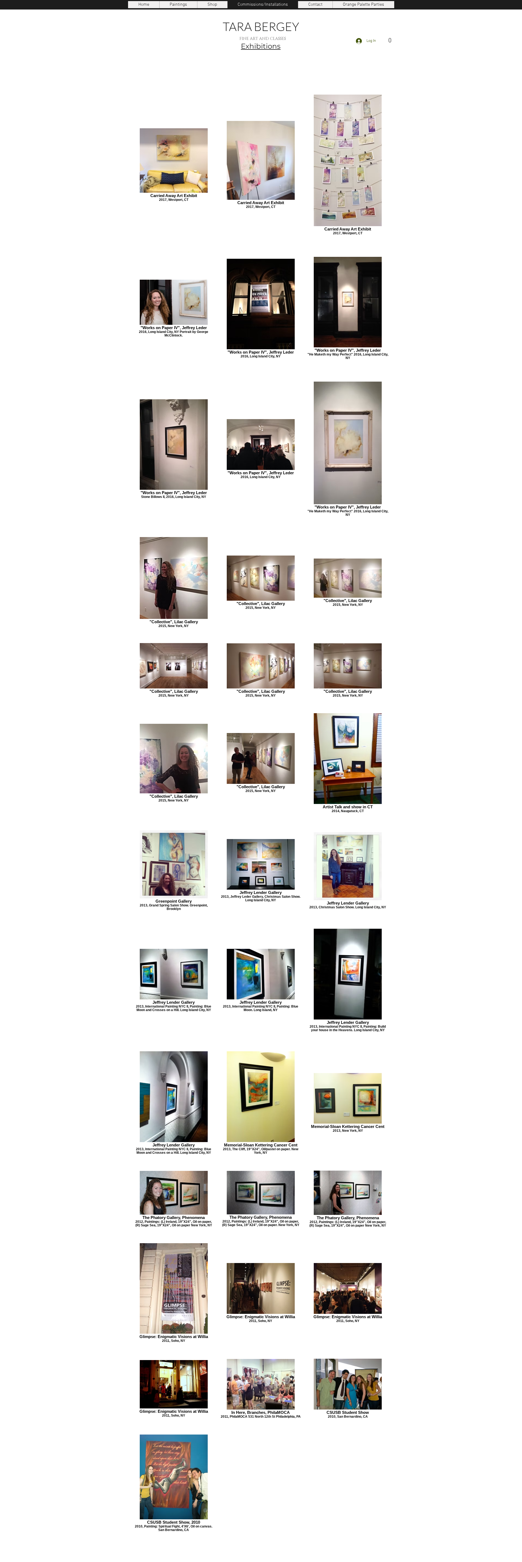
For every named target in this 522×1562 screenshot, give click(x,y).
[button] (178, 4)
